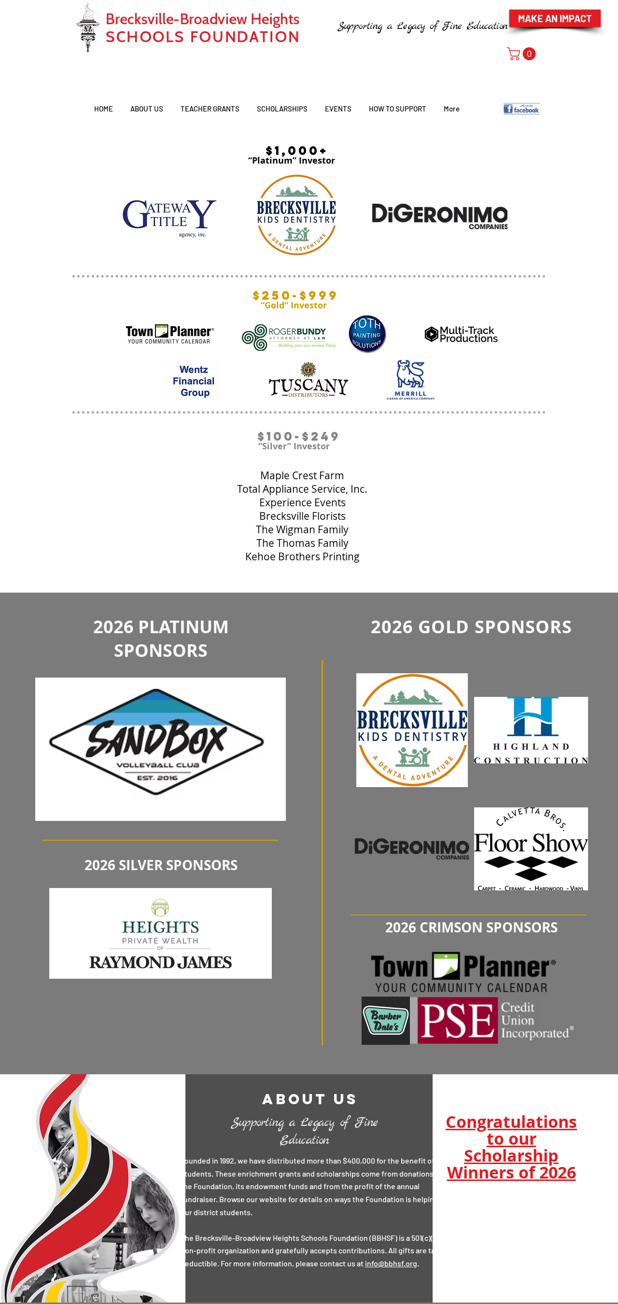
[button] (523, 53)
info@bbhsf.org (391, 1263)
